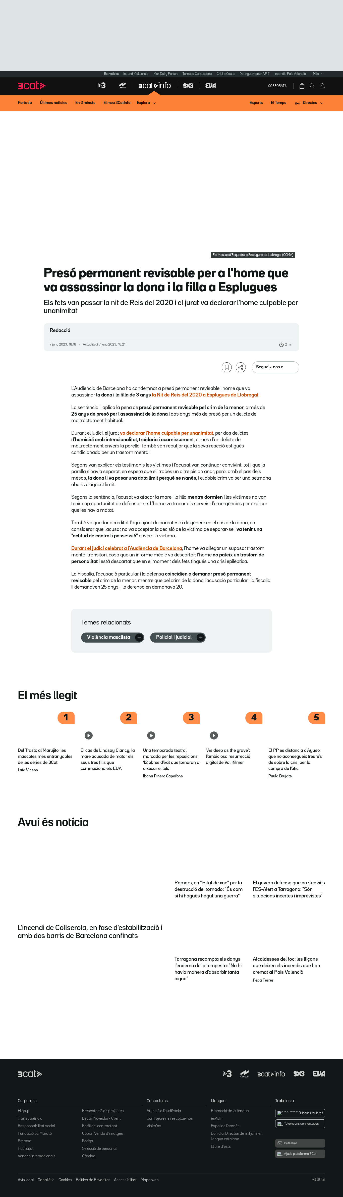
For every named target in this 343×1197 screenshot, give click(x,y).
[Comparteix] (241, 367)
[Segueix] (139, 638)
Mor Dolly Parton (165, 73)
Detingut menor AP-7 (254, 73)
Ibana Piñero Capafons (163, 776)
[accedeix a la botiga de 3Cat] (302, 86)
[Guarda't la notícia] (227, 367)
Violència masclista (108, 637)
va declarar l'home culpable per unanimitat (166, 433)
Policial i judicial (174, 637)
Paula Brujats (280, 776)
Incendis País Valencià (290, 73)
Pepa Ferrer (263, 980)
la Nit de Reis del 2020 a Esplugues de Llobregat (205, 395)
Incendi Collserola (135, 73)
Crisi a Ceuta (226, 73)
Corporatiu (278, 85)
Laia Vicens (28, 770)
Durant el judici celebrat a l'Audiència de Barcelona (126, 548)
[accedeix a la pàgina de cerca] (312, 86)
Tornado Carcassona (197, 73)
